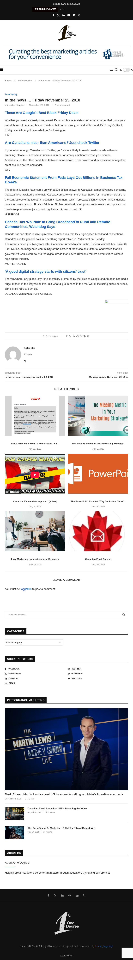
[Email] (74, 15)
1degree (19, 105)
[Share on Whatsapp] (81, 336)
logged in (26, 589)
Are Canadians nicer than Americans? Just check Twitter (52, 143)
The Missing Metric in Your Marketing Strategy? (98, 443)
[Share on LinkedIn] (74, 336)
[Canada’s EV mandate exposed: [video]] (35, 474)
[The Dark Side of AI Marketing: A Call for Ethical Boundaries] (14, 832)
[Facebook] (53, 15)
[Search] (116, 69)
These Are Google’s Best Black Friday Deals (41, 113)
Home (8, 80)
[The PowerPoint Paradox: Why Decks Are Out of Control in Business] (98, 474)
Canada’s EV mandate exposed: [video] (35, 501)
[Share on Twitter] (70, 336)
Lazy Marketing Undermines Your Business (35, 559)
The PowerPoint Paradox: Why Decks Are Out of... (98, 501)
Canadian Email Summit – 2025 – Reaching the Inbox (57, 808)
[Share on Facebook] (67, 336)
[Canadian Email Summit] (98, 531)
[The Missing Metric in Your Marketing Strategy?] (98, 416)
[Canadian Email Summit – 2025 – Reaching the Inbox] (14, 813)
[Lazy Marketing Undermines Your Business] (35, 531)
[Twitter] (58, 15)
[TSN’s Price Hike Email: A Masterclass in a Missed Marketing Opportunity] (35, 416)
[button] (60, 9)
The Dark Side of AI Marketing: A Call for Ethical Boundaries (61, 828)
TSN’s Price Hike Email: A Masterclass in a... (35, 443)
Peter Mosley (25, 80)
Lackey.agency (104, 946)
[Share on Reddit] (77, 336)
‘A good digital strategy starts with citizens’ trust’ (45, 271)
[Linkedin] (63, 15)
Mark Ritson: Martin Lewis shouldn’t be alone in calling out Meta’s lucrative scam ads (64, 794)
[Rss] (79, 15)
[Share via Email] (88, 336)
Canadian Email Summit (98, 559)
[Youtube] (68, 15)
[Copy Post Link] (85, 336)
